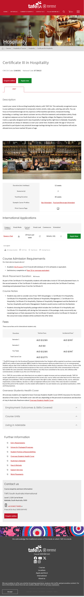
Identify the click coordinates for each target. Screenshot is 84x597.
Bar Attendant (46, 203)
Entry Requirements (18, 443)
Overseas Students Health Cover (41, 400)
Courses (8, 48)
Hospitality (32, 48)
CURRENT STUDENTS (26, 11)
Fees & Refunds (16, 465)
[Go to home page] (3, 48)
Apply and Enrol (42, 573)
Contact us (40, 11)
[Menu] (78, 11)
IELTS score (18, 267)
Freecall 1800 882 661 (53, 11)
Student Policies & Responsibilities (23, 452)
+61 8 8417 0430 (14, 506)
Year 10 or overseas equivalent (38, 270)
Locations (41, 570)
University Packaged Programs (22, 447)
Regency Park (8, 236)
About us (41, 578)
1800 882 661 (45, 554)
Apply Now (74, 236)
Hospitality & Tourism (19, 48)
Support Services (17, 470)
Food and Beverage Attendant (64, 203)
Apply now (25, 81)
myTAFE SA (14, 11)
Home (5, 11)
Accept (9, 592)
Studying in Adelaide (18, 461)
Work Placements (17, 474)
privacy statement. (52, 585)
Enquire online (9, 81)
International (42, 576)
